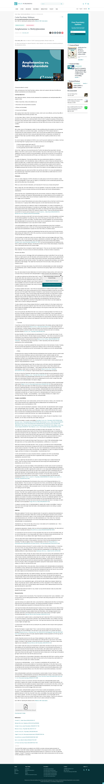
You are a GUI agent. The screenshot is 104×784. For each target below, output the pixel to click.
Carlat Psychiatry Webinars (25, 14)
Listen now (85, 83)
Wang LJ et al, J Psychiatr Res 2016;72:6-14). (36, 375)
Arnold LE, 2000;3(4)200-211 (49, 212)
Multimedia (36, 8)
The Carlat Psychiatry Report (49, 768)
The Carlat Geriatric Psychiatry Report (50, 774)
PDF (62, 32)
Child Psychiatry (30, 25)
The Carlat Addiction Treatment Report (50, 771)
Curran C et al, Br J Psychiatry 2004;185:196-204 (26, 731)
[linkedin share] (55, 32)
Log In (77, 8)
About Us (16, 769)
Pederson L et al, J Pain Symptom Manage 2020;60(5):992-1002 (45, 426)
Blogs (19, 14)
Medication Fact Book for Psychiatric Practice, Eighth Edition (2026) (82, 51)
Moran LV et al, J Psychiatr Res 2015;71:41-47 (25, 728)
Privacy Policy (40, 780)
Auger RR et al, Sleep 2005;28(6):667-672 (39, 501)
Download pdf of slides (20, 713)
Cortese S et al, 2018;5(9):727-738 (27, 242)
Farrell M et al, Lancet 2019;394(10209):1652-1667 (42, 529)
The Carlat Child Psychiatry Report (50, 770)
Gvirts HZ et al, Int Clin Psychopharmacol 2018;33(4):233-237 (31, 423)
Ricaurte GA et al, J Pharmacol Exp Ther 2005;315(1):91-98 (33, 632)
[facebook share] (53, 32)
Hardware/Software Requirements (66, 780)
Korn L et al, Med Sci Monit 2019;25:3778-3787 (26, 740)
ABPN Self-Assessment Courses (31, 774)
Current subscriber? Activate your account (52, 284)
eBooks (26, 773)
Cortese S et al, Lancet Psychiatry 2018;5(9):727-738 (27, 726)
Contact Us (16, 773)
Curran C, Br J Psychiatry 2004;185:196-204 (34, 331)
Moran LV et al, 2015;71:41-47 (40, 326)
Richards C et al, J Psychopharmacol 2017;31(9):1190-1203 (28, 422)
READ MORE (80, 59)
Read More (76, 77)
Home (17, 8)
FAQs (57, 8)
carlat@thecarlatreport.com (68, 768)
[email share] (57, 32)
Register (81, 8)
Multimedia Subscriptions (29, 770)
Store (21, 8)
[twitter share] (50, 32)
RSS (62, 16)
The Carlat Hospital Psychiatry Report (50, 773)
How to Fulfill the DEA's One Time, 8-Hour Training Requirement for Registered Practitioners (75, 108)
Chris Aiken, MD (25, 32)
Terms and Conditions (34, 780)
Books (26, 771)
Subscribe (85, 8)
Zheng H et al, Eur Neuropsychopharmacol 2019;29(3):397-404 (38, 425)
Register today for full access (52, 280)
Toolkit (51, 8)
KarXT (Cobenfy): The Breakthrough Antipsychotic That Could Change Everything (80, 72)
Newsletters (44, 8)
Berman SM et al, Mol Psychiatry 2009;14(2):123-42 (37, 614)
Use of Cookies (55, 780)
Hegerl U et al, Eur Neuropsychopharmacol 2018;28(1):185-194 (35, 384)
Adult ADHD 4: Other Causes (78, 86)
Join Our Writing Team (72, 93)
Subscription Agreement (48, 780)
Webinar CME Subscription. (41, 21)
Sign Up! (73, 34)
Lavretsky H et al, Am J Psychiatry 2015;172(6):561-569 (49, 420)
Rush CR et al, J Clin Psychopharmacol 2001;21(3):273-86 (46, 543)
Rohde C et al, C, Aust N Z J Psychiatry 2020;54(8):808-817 (35, 476)
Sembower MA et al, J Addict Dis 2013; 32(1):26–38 (48, 550)
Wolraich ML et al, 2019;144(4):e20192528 (27, 213)
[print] (60, 32)
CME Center (28, 8)
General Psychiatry (20, 25)
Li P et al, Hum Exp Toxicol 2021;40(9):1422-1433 (48, 676)
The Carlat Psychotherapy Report (49, 776)
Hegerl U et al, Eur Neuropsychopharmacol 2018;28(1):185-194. (29, 734)
